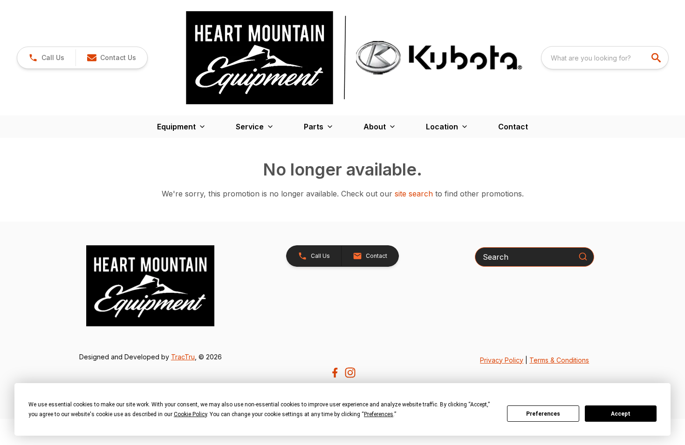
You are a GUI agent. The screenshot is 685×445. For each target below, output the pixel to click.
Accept (620, 414)
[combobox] (604, 58)
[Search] (583, 256)
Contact (513, 126)
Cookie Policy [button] (190, 414)
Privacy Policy (501, 360)
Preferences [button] (378, 414)
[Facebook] (335, 373)
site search (414, 193)
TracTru (183, 357)
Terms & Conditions (559, 360)
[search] (657, 57)
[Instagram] (350, 373)
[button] (46, 57)
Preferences (543, 414)
